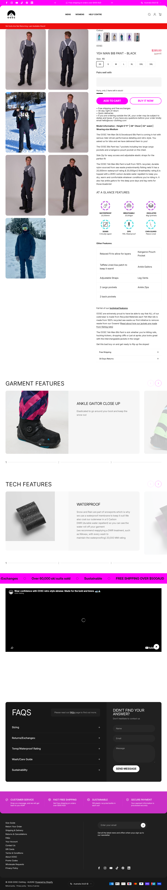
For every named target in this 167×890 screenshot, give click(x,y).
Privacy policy (21, 886)
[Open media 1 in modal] (26, 59)
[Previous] (55, 3)
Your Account (12, 841)
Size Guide (10, 823)
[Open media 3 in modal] (26, 122)
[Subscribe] (143, 825)
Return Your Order (14, 826)
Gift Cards (10, 849)
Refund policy (10, 886)
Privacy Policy (12, 868)
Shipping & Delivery (14, 830)
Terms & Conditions (14, 853)
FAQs (72, 712)
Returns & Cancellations (16, 834)
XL (132, 64)
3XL (151, 64)
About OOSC (11, 857)
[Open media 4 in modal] (68, 122)
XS (100, 64)
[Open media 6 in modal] (68, 185)
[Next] (111, 3)
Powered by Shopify (44, 882)
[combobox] (151, 3)
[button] (156, 647)
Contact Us (10, 845)
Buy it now (145, 100)
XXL (141, 64)
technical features (119, 308)
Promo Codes (12, 860)
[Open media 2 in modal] (68, 59)
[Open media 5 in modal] (26, 185)
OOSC (99, 46)
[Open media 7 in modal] (26, 248)
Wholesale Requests (15, 864)
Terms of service (33, 886)
